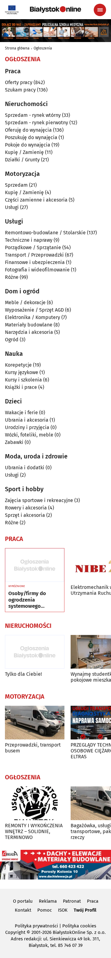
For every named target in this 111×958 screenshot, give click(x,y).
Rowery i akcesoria (26, 508)
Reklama (48, 901)
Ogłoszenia (43, 48)
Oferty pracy (18, 82)
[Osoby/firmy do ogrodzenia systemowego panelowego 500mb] (34, 565)
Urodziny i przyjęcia (27, 427)
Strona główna (17, 48)
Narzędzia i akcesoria (29, 332)
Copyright (15, 932)
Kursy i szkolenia (23, 380)
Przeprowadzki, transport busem (33, 748)
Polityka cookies (79, 926)
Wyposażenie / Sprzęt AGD (34, 310)
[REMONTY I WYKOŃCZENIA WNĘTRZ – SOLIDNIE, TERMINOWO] (34, 803)
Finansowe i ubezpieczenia (35, 262)
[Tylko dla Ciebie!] (34, 652)
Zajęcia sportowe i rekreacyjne (39, 500)
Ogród (11, 340)
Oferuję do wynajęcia (28, 130)
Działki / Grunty (22, 160)
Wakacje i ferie (21, 412)
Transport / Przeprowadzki (34, 255)
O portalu (23, 901)
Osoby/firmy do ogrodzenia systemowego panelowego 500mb (31, 599)
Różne (11, 277)
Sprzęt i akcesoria (25, 515)
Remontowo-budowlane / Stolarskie (45, 233)
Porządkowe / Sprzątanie (33, 247)
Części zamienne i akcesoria (36, 200)
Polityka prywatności (36, 926)
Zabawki (14, 442)
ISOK (63, 910)
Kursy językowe (21, 372)
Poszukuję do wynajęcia (31, 137)
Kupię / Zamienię (24, 152)
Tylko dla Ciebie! (23, 674)
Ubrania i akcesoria (26, 420)
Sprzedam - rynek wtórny (33, 115)
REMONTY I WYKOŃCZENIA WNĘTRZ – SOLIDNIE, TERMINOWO (34, 831)
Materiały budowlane (28, 325)
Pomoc (44, 910)
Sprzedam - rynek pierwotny (36, 123)
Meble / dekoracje (25, 302)
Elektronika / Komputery (32, 317)
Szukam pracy (20, 90)
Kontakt (23, 910)
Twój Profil (85, 910)
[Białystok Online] (55, 9)
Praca (92, 901)
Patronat (72, 901)
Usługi (12, 207)
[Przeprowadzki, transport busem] (34, 722)
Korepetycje (18, 365)
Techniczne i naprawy (28, 240)
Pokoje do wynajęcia (27, 145)
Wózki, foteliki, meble (29, 435)
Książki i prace (21, 387)
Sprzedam (16, 185)
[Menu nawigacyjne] (100, 10)
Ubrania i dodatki (24, 467)
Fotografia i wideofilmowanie (37, 270)
